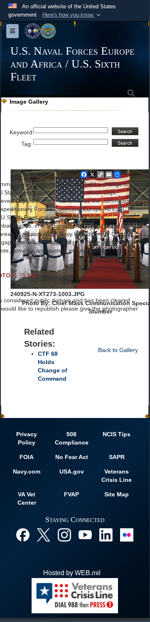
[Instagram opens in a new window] (64, 534)
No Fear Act (71, 457)
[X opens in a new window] (43, 534)
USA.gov (71, 471)
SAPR (117, 457)
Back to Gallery (118, 350)
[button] (72, 15)
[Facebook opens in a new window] (23, 534)
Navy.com (26, 471)
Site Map (116, 494)
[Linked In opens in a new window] (106, 534)
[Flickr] (126, 534)
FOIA (27, 457)
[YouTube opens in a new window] (85, 534)
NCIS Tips (116, 434)
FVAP (71, 494)
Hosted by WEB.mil (72, 572)
